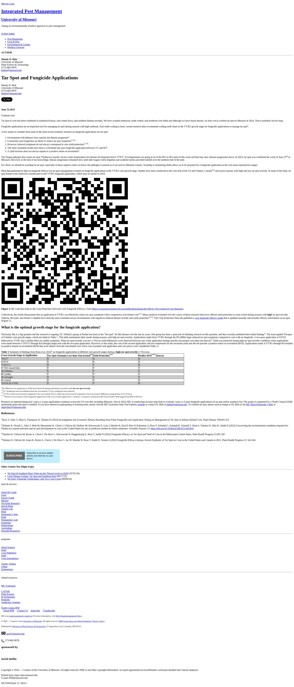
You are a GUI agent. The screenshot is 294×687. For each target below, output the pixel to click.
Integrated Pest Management (31, 11)
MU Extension (8, 586)
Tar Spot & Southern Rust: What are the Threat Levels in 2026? (38, 473)
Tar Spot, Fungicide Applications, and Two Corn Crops (34, 479)
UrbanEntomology (7, 568)
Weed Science (8, 547)
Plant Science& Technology (8, 595)
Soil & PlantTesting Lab (7, 507)
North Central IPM (10, 608)
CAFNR (5, 591)
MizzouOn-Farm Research (10, 502)
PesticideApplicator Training (10, 601)
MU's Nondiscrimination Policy (69, 616)
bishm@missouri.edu (11, 70)
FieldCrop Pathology (9, 551)
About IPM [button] (8, 610)
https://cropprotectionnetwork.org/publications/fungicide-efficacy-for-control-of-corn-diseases (137, 309)
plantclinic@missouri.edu (13, 407)
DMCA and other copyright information (75, 621)
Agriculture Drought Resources (10, 529)
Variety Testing (8, 564)
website (141, 404)
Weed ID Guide (9, 492)
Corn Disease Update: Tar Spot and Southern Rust (31, 476)
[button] (150, 39)
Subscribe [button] (35, 610)
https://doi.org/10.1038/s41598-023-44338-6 (172, 428)
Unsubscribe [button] (49, 610)
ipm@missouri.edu (15, 633)
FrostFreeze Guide (7, 496)
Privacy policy (98, 621)
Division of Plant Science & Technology (29, 626)
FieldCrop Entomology (10, 557)
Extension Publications (7, 524)
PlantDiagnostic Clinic (9, 513)
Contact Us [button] (22, 610)
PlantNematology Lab (9, 518)
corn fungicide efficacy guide (209, 318)
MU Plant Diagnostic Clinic (259, 404)
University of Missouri (18, 19)
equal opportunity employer (20, 616)
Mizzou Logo (7, 3)
